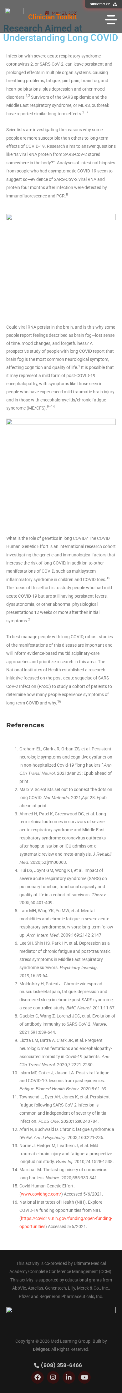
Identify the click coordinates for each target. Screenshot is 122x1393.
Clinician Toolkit (52, 17)
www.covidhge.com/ (41, 1194)
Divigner (41, 1349)
